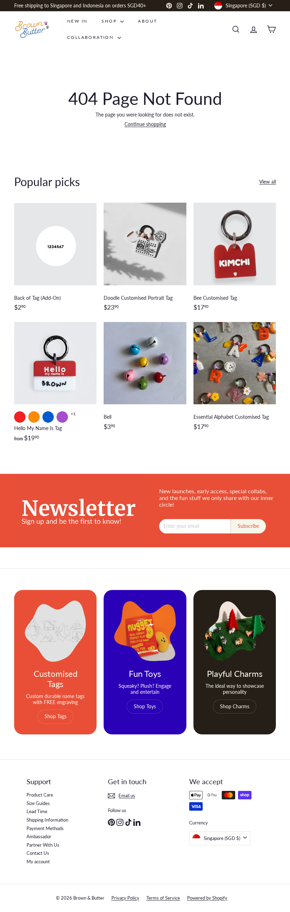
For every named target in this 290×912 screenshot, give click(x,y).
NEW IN (77, 21)
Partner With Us (43, 845)
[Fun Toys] (144, 631)
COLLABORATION (91, 37)
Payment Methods (45, 828)
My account (38, 861)
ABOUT (147, 21)
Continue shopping (145, 124)
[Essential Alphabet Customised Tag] (234, 385)
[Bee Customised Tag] (234, 260)
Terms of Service (163, 898)
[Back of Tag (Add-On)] (55, 260)
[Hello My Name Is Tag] (55, 385)
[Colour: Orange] (34, 417)
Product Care (40, 795)
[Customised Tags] (55, 631)
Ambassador (39, 836)
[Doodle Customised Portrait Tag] (145, 260)
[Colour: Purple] (62, 417)
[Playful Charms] (234, 631)
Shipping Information (47, 820)
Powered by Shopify (207, 898)
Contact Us (38, 853)
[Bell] (145, 385)
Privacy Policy (125, 898)
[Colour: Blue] (48, 417)
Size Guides (38, 803)
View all (267, 182)
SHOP (110, 21)
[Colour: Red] (19, 417)
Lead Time (37, 811)
